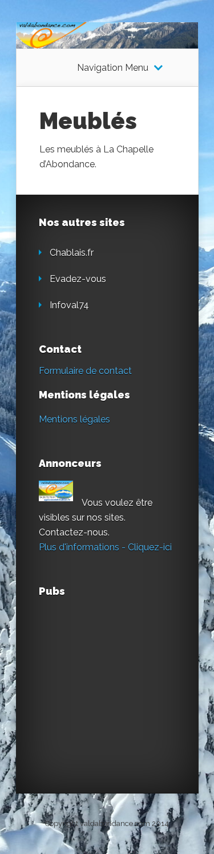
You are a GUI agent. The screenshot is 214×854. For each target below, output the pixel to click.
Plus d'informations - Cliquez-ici (105, 547)
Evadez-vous (78, 278)
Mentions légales (74, 419)
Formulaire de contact (85, 370)
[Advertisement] (124, 680)
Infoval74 (69, 305)
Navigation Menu (112, 67)
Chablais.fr (72, 252)
